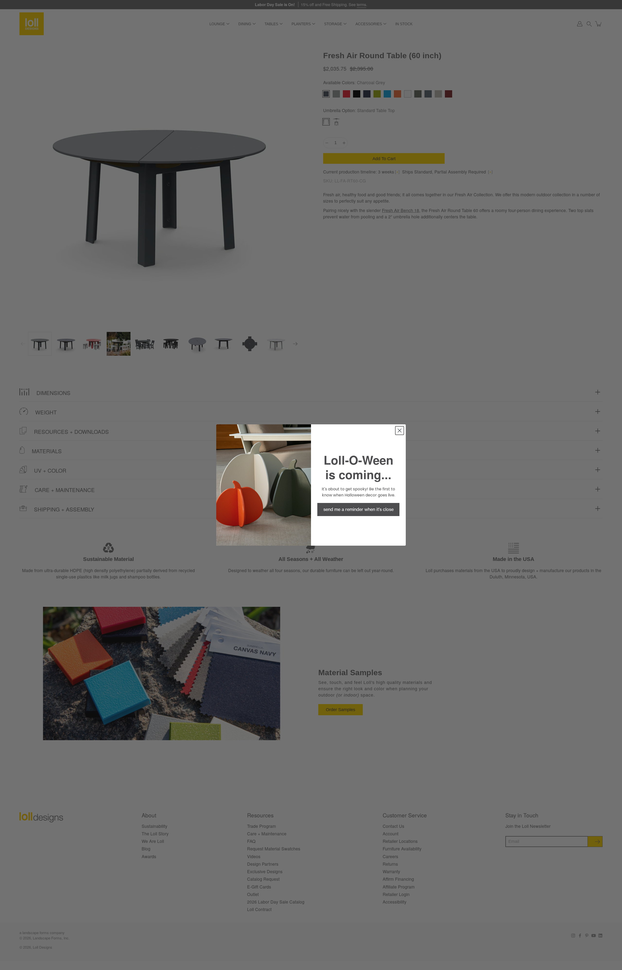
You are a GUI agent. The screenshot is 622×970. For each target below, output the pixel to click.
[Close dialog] (399, 430)
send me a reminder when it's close (358, 509)
